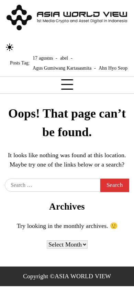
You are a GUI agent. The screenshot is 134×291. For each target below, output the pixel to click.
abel (64, 58)
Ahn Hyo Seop (113, 68)
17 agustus (43, 58)
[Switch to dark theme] (9, 47)
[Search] (22, 47)
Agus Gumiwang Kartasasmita (62, 68)
